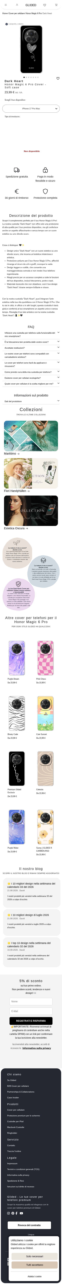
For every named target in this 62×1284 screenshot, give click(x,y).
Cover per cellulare (17, 13)
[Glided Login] (17, 5)
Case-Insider (13, 1097)
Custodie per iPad (15, 1121)
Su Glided (11, 1080)
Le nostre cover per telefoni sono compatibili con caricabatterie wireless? (27, 355)
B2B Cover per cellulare (18, 1086)
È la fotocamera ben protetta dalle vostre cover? (27, 342)
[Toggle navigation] (6, 5)
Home (4, 13)
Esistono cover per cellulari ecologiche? (23, 378)
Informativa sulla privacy (36, 1048)
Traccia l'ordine (14, 1151)
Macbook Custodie (15, 1127)
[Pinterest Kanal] (13, 1213)
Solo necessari (34, 1256)
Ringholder (12, 1133)
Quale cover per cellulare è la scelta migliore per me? (29, 384)
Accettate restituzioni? (15, 348)
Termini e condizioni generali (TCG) (23, 1169)
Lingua (31, 1234)
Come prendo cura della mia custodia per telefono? (28, 372)
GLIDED (31, 5)
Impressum (12, 1163)
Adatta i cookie (35, 1276)
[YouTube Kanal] (21, 1213)
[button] (24, 77)
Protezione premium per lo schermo (23, 1115)
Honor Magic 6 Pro (34, 13)
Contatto (11, 1145)
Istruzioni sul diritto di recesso (20, 1186)
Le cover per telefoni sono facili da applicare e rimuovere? (26, 364)
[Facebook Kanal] (17, 1213)
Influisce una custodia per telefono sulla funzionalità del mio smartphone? (30, 334)
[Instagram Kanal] (9, 1213)
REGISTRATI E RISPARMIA (31, 1021)
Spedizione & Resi (15, 1181)
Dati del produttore (13, 401)
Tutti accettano (34, 1264)
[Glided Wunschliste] (44, 5)
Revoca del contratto (29, 1225)
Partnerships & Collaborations (20, 1092)
